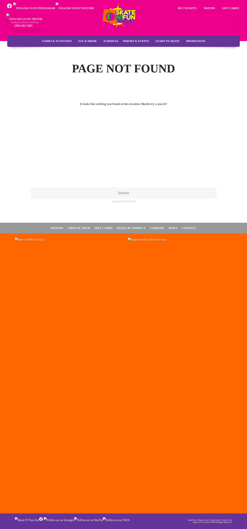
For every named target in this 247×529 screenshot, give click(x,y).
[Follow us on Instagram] (34, 8)
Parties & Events (136, 41)
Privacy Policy (227, 520)
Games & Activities (57, 41)
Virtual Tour (78, 228)
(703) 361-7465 (23, 25)
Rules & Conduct (131, 228)
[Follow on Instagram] (59, 520)
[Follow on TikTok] (116, 520)
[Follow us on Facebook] (9, 8)
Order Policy (192, 520)
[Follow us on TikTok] (24, 19)
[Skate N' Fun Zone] (27, 520)
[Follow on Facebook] (41, 520)
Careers (157, 228)
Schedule (110, 41)
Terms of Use (203, 520)
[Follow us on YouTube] (75, 8)
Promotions (195, 41)
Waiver (209, 8)
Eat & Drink (87, 41)
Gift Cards (230, 8)
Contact (189, 228)
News (173, 228)
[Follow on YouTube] (88, 520)
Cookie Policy (215, 520)
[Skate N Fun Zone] (121, 16)
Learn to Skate (168, 41)
